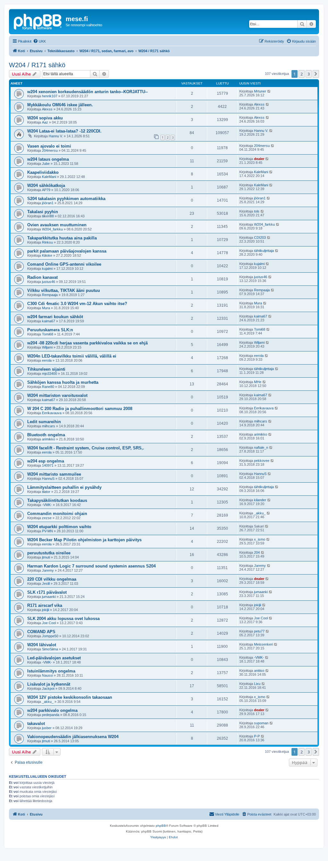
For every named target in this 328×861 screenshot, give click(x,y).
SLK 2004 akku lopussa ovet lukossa (63, 618)
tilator (46, 492)
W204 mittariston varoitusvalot (57, 395)
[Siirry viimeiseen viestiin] (269, 91)
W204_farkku (52, 229)
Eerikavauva (52, 413)
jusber (47, 728)
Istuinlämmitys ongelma (51, 671)
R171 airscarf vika (44, 605)
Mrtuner (260, 91)
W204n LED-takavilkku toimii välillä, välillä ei (71, 356)
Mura (46, 308)
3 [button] (309, 74)
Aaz (45, 122)
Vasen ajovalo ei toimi (49, 146)
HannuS (48, 478)
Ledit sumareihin (44, 421)
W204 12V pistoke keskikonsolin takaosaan (69, 697)
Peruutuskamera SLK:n (50, 329)
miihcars (48, 426)
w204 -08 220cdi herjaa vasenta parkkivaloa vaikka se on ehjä (87, 343)
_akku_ (260, 513)
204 (257, 552)
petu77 (259, 631)
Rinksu (47, 242)
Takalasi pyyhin (42, 211)
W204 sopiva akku (45, 118)
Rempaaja (50, 295)
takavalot (36, 723)
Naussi (47, 675)
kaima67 (48, 321)
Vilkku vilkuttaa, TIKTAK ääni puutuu (63, 290)
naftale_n (261, 447)
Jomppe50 (50, 636)
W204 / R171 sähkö (37, 64)
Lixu (257, 684)
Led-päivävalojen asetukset (54, 658)
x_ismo (259, 539)
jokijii (45, 610)
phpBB (161, 825)
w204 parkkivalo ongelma (52, 710)
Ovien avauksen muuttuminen (56, 224)
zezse (47, 518)
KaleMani (49, 177)
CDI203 (260, 237)
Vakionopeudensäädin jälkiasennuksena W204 (73, 736)
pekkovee (261, 461)
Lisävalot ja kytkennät (48, 684)
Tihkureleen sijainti (46, 369)
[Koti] (38, 21)
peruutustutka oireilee (48, 553)
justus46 (48, 282)
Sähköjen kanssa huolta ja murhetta (62, 382)
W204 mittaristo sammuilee (54, 474)
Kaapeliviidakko (43, 172)
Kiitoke (47, 255)
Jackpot (48, 688)
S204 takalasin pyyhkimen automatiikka (66, 198)
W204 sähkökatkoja (46, 185)
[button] (316, 74)
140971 (47, 465)
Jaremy (48, 570)
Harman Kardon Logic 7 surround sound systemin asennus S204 (91, 566)
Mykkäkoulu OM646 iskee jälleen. (60, 104)
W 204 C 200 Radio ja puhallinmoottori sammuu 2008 (79, 408)
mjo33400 (49, 373)
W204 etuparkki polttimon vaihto (59, 526)
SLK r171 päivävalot (47, 592)
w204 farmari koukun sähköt (55, 316)
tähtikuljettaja (264, 251)
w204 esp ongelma (45, 461)
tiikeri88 (48, 216)
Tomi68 (47, 334)
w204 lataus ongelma (48, 159)
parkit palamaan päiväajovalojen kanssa (66, 251)
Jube (46, 163)
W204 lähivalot (41, 644)
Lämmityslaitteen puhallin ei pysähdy (64, 487)
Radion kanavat (42, 277)
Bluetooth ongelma (46, 434)
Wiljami (47, 347)
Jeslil (46, 583)
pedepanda (50, 715)
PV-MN (47, 531)
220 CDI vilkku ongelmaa (51, 579)
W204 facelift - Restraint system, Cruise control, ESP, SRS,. (85, 448)
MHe (257, 382)
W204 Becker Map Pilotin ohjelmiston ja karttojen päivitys (84, 539)
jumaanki (49, 597)
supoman (261, 723)
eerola (47, 360)
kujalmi (47, 268)
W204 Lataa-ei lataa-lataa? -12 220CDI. (64, 131)
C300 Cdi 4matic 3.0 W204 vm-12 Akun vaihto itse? (77, 303)
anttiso (259, 670)
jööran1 (47, 203)
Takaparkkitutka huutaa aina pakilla (62, 238)
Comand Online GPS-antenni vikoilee (64, 264)
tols (256, 211)
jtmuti (46, 557)
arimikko (48, 439)
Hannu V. (56, 136)
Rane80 (48, 387)
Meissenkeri (263, 644)
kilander (260, 500)
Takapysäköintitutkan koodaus (57, 500)
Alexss (47, 109)
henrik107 (49, 96)
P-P (257, 736)
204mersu (50, 150)
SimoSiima (50, 649)
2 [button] (301, 74)
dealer (259, 159)
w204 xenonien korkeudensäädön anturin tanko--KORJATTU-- (87, 91)
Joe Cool (49, 623)
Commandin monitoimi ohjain (57, 513)
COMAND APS (41, 631)
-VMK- (47, 505)
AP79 (46, 190)
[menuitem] (39, 41)
